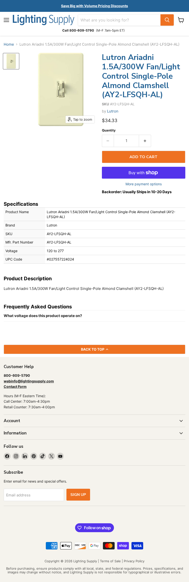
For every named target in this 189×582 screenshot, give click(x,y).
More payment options (144, 184)
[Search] (167, 20)
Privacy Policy (134, 561)
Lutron (112, 111)
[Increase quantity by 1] (145, 141)
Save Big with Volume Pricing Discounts (94, 6)
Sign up (78, 494)
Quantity (109, 130)
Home (9, 44)
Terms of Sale (110, 561)
